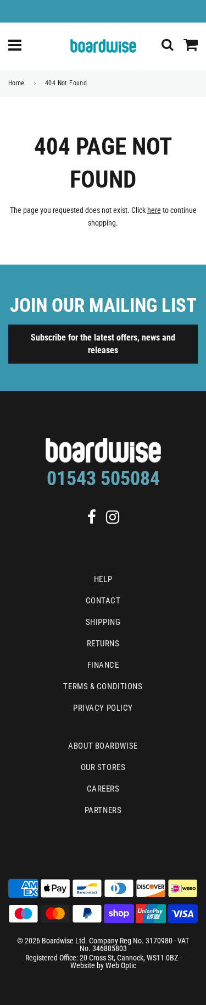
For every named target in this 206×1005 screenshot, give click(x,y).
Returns (103, 644)
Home (16, 83)
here (154, 210)
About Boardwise (102, 746)
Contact (103, 601)
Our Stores (103, 767)
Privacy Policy (103, 708)
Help (103, 579)
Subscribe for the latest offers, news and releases (103, 343)
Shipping (103, 622)
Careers (103, 789)
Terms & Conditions (102, 686)
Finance (103, 665)
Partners (103, 810)
